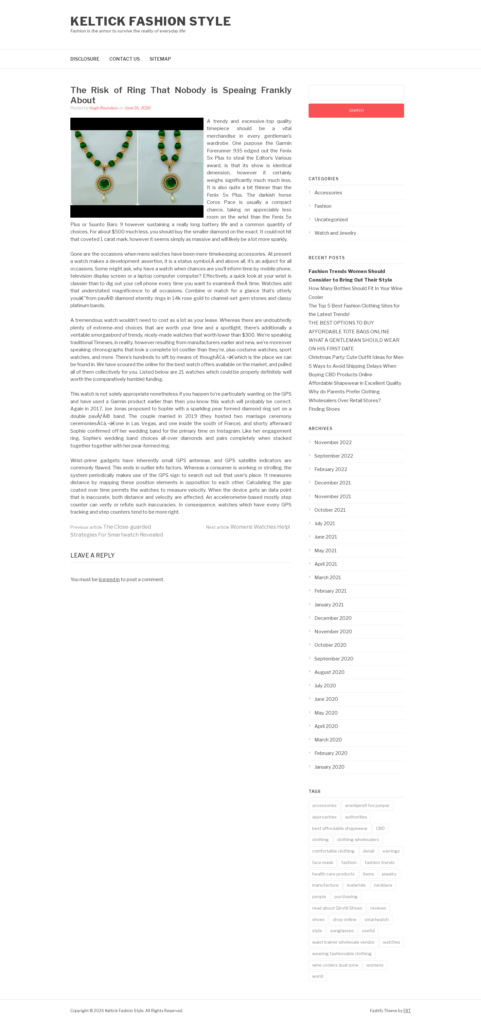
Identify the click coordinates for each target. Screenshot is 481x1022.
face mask (322, 862)
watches (391, 942)
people (319, 896)
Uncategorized (331, 220)
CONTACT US (124, 59)
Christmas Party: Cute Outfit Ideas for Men (356, 357)
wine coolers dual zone (335, 965)
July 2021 (324, 523)
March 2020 (328, 740)
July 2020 (325, 686)
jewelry (389, 873)
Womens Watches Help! (248, 527)
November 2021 (332, 497)
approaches (324, 816)
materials (356, 885)
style (317, 930)
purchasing (346, 896)
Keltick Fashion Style (151, 21)
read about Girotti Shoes (337, 908)
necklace (383, 885)
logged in (109, 579)
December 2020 (333, 618)
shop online (344, 919)
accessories (324, 805)
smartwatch (377, 919)
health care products (333, 873)
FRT (407, 1010)
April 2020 (326, 726)
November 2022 (333, 442)
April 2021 (325, 564)
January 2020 (329, 767)
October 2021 (330, 510)
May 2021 (325, 551)
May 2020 (326, 713)
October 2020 (330, 645)
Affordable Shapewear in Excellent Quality (355, 383)
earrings (391, 851)
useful (368, 930)
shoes (318, 919)
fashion (349, 862)
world (317, 976)
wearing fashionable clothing (342, 953)
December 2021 (332, 483)
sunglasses (342, 930)
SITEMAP (160, 59)
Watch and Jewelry (335, 233)
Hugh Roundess (103, 108)
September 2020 (333, 659)
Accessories (328, 193)
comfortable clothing (333, 851)
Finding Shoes (324, 409)
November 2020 (333, 632)
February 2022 (330, 469)
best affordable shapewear (340, 828)
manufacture (325, 885)
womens (374, 965)
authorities (356, 816)
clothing (320, 839)
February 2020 (330, 753)
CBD (380, 828)
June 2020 (326, 699)
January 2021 (329, 605)
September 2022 (333, 456)
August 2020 (329, 672)
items (368, 873)
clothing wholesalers (358, 839)
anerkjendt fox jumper (367, 805)
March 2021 (327, 577)
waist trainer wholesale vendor (343, 942)
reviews (378, 908)
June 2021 (325, 537)
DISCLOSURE (84, 59)
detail (368, 851)
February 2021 (330, 591)
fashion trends (380, 862)
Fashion (322, 206)
